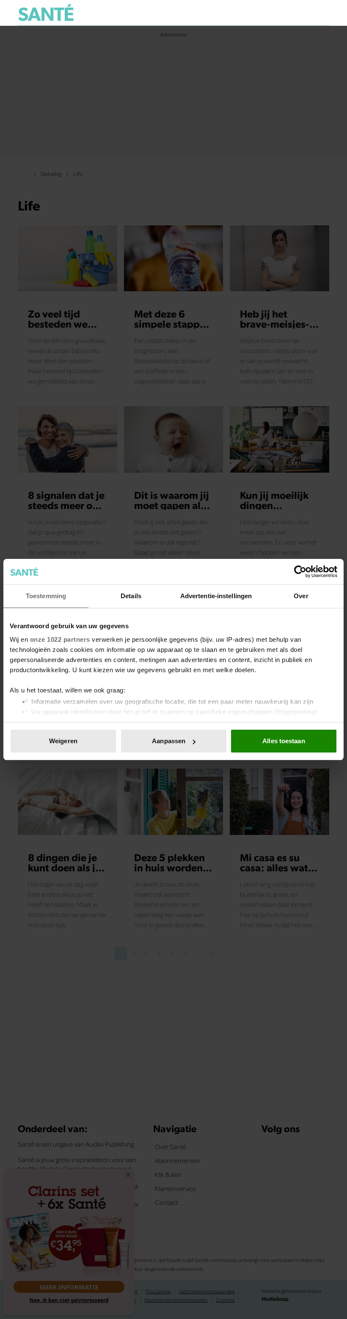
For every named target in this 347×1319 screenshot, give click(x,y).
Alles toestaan (283, 740)
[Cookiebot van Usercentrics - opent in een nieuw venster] (300, 571)
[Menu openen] (270, 13)
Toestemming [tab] (46, 595)
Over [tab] (301, 595)
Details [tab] (131, 595)
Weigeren (63, 740)
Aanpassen (168, 740)
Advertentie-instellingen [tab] (216, 595)
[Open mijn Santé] (297, 13)
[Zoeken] (322, 13)
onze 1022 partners (60, 639)
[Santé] (46, 12)
